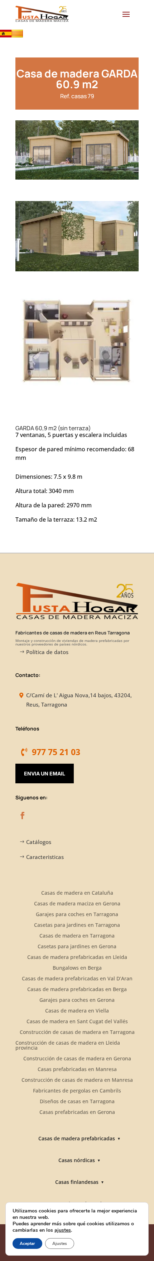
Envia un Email (44, 773)
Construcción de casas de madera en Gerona (77, 1059)
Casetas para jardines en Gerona (77, 947)
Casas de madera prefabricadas (79, 1138)
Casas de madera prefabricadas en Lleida (77, 957)
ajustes (62, 1230)
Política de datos (47, 651)
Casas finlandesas (79, 1182)
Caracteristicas (45, 856)
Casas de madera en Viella (77, 1011)
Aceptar (27, 1243)
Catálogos (38, 841)
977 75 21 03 (56, 752)
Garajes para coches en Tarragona (77, 915)
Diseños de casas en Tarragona (77, 1102)
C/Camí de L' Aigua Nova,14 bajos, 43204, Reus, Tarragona (79, 700)
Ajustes (59, 1243)
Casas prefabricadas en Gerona (77, 1112)
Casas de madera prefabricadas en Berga (77, 990)
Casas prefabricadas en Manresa (77, 1069)
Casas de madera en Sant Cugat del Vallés (77, 1022)
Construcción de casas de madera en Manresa (77, 1080)
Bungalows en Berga (77, 968)
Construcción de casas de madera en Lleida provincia (67, 1045)
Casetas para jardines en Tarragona (77, 925)
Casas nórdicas (79, 1160)
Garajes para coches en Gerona (77, 1000)
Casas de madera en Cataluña (77, 893)
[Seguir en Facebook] (22, 815)
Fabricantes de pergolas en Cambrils (77, 1091)
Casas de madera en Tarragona (77, 936)
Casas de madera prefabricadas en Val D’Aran (77, 979)
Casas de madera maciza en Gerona (77, 904)
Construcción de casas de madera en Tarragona (77, 1032)
